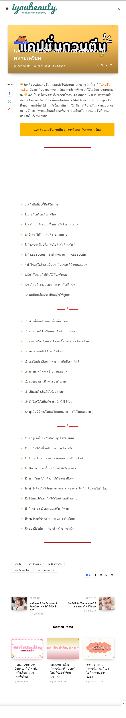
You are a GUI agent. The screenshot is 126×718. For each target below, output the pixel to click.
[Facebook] (98, 65)
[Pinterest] (111, 65)
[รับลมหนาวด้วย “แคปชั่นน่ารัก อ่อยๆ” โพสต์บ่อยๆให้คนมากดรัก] (63, 648)
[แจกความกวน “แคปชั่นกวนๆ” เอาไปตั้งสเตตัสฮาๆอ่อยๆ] (98, 648)
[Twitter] (102, 65)
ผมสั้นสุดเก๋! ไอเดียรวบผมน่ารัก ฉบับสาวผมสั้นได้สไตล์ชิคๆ (44, 606)
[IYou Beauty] (35, 9)
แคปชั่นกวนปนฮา (22, 570)
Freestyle (20, 43)
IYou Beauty (24, 66)
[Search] (119, 8)
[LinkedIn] (106, 65)
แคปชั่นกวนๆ (35, 564)
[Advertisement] (67, 179)
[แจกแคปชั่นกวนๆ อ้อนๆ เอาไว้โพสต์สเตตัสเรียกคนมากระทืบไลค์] (27, 648)
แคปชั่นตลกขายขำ (46, 570)
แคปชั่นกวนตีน (55, 564)
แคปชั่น (18, 564)
